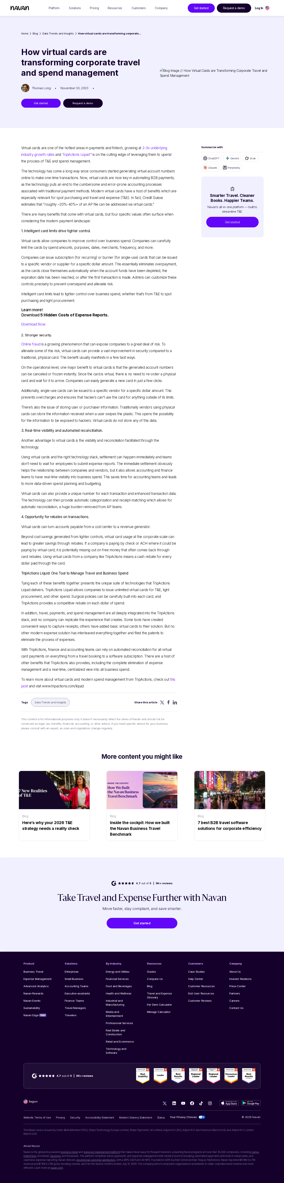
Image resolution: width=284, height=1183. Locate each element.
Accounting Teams (76, 986)
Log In (259, 8)
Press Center (237, 986)
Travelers (71, 1015)
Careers (234, 1000)
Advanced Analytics (35, 986)
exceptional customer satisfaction (95, 1159)
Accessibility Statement (99, 1117)
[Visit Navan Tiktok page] (201, 1103)
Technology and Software (116, 1050)
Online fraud (31, 344)
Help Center (195, 979)
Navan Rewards (33, 993)
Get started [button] (201, 8)
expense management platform (102, 1152)
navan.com (57, 1167)
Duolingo (55, 1155)
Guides (151, 971)
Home (24, 33)
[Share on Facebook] (168, 702)
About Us (235, 971)
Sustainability (31, 1008)
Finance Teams (74, 1000)
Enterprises (72, 971)
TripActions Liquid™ (77, 154)
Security (75, 1117)
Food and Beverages (119, 986)
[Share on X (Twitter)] (162, 702)
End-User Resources (201, 993)
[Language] (267, 8)
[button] (232, 222)
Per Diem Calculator (159, 1004)
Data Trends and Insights (58, 33)
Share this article (145, 702)
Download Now (33, 324)
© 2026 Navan (251, 1117)
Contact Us (236, 1008)
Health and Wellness (118, 993)
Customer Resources (201, 986)
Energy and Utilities (118, 971)
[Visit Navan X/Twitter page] (165, 1103)
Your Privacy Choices (183, 1117)
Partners (234, 993)
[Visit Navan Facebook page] (192, 1103)
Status (161, 1117)
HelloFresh (29, 1155)
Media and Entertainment (114, 1013)
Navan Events (32, 1000)
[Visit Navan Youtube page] (183, 1103)
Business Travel (33, 971)
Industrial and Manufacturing (115, 1002)
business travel (69, 1152)
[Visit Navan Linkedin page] (174, 1103)
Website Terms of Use (37, 1117)
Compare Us (155, 979)
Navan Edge (34, 1015)
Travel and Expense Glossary (159, 995)
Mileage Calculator (158, 1011)
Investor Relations (240, 979)
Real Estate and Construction (115, 1032)
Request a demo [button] (234, 8)
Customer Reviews (200, 1000)
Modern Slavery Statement (135, 1117)
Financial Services (117, 979)
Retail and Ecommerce (120, 1041)
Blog (35, 33)
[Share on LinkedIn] (175, 702)
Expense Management (37, 979)
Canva (255, 1152)
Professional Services (119, 1023)
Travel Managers (75, 1008)
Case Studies (196, 971)
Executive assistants (77, 993)
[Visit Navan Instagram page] (209, 1103)
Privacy (60, 1117)
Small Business (74, 979)
